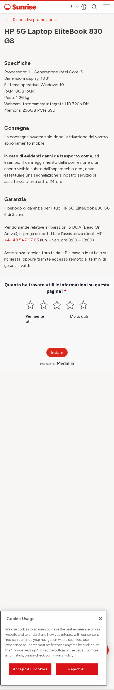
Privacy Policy (62, 655)
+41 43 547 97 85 (21, 239)
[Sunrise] (20, 7)
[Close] (100, 619)
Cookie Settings (24, 650)
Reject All (77, 669)
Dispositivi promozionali (35, 19)
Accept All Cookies (30, 669)
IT (71, 6)
